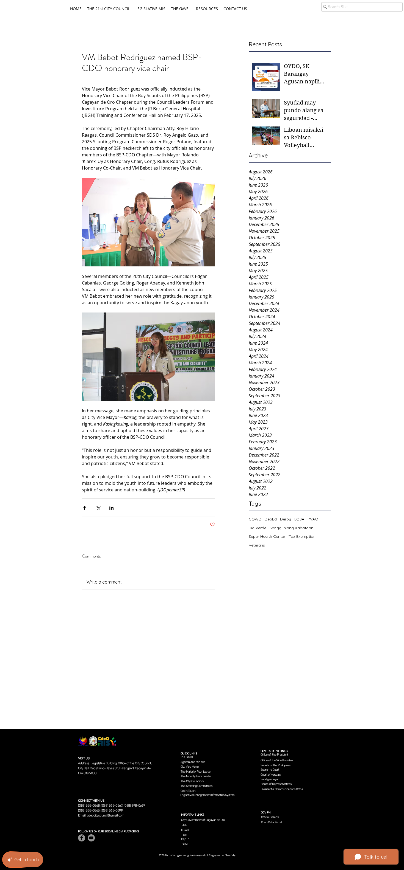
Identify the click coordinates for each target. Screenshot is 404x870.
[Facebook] (81, 837)
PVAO (313, 519)
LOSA (299, 519)
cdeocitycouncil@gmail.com (105, 815)
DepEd (271, 519)
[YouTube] (91, 837)
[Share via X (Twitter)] (98, 507)
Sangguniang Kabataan (291, 527)
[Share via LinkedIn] (111, 507)
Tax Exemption (302, 536)
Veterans (257, 545)
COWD (255, 519)
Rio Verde (257, 527)
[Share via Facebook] (84, 507)
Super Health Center (267, 536)
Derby (285, 519)
